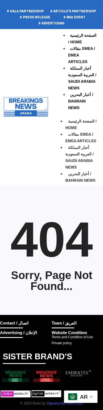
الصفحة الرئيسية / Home (81, 124)
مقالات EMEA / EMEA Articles (80, 137)
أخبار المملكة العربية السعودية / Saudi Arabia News (79, 157)
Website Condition (69, 332)
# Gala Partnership (25, 11)
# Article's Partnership (73, 11)
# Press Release (35, 17)
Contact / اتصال (14, 323)
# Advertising (51, 23)
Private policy (62, 343)
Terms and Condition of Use (72, 337)
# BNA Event (74, 17)
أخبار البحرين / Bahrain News (80, 101)
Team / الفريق (64, 323)
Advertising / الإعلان (18, 332)
